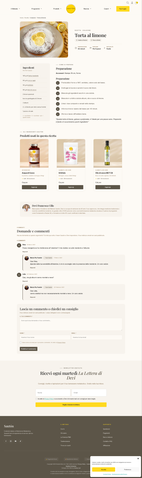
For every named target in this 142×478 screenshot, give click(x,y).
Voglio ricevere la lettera (71, 405)
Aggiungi (34, 187)
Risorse (86, 9)
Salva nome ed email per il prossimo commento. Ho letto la (43, 342)
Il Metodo (14, 9)
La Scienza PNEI (66, 437)
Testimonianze (65, 441)
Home (21, 18)
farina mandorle (33, 76)
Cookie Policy (107, 474)
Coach (106, 9)
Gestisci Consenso (71, 466)
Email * (73, 333)
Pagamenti (106, 433)
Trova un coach (66, 445)
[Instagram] (11, 441)
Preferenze (127, 469)
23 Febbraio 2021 (32, 274)
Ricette (27, 18)
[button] (138, 458)
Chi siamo (64, 433)
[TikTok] (20, 441)
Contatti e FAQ (107, 441)
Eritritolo (62, 173)
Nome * (22, 333)
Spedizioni (106, 429)
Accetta (103, 469)
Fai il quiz (122, 9)
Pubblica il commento (28, 349)
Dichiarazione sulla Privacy (119, 474)
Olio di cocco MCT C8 (104, 173)
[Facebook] (6, 441)
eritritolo (30, 85)
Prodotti (56, 9)
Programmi (35, 9)
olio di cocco (32, 90)
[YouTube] (15, 441)
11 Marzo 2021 (58, 257)
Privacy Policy (61, 342)
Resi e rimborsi (107, 437)
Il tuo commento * (26, 316)
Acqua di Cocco (28, 173)
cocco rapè (31, 80)
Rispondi (25, 251)
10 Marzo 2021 (31, 244)
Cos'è (62, 429)
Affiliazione (106, 445)
